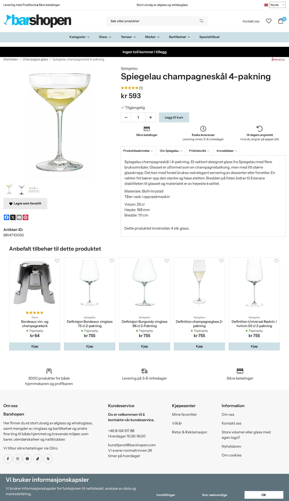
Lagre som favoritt (26, 203)
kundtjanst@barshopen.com (132, 445)
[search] (201, 21)
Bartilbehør (177, 37)
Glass (103, 37)
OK (263, 495)
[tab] (139, 151)
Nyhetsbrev (231, 446)
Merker (150, 37)
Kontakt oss (251, 21)
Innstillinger (165, 495)
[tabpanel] (203, 196)
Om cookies (232, 455)
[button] (34, 346)
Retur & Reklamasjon (189, 432)
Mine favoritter (184, 414)
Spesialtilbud (209, 37)
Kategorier (78, 37)
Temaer (126, 37)
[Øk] (150, 117)
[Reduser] (126, 117)
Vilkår (177, 423)
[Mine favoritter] (268, 21)
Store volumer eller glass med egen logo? (246, 435)
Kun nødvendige (214, 495)
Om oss (228, 414)
